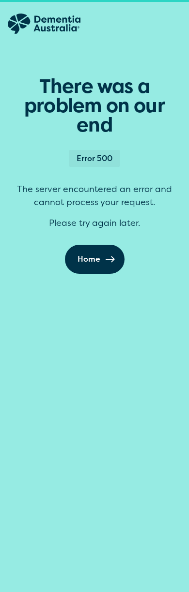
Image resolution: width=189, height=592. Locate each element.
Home (89, 258)
